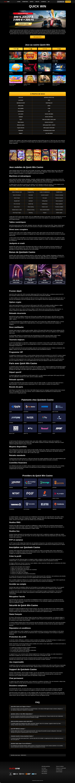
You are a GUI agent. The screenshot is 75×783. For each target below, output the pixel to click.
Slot (58, 48)
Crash (44, 48)
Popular (15, 48)
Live (29, 48)
